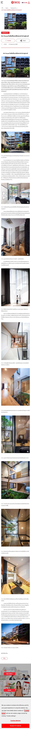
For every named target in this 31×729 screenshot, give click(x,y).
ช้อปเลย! (9, 690)
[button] (2, 8)
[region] (15, 713)
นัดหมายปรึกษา (9, 674)
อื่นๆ (4, 658)
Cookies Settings (15, 721)
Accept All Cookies (15, 726)
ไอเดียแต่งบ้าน (5, 32)
